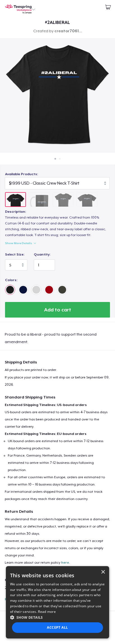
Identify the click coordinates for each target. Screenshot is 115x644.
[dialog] (57, 602)
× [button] (103, 572)
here (65, 562)
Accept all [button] (57, 627)
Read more (47, 611)
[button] (57, 617)
